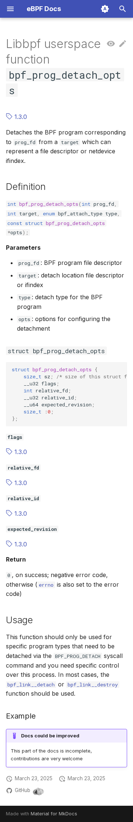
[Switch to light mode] (105, 8)
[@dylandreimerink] (38, 791)
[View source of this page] (110, 44)
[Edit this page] (122, 44)
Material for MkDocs (54, 813)
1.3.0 (20, 116)
